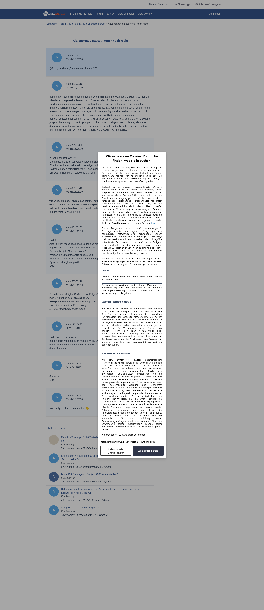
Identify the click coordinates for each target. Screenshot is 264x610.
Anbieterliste (148, 441)
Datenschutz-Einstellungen (115, 450)
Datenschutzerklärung (112, 441)
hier (153, 223)
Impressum (133, 441)
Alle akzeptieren (148, 451)
